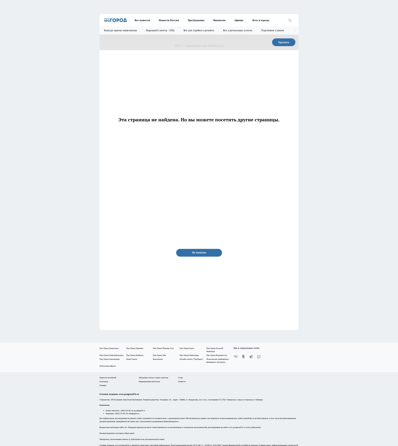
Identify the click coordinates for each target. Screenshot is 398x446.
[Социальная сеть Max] (259, 356)
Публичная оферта (108, 366)
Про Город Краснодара (110, 359)
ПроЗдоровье (196, 20)
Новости (182, 381)
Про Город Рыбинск (134, 355)
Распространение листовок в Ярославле (117, 433)
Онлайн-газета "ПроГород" (191, 359)
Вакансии (219, 20)
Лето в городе (260, 20)
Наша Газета (131, 359)
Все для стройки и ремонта (199, 30)
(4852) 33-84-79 (121, 413)
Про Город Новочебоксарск (111, 355)
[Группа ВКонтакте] (235, 356)
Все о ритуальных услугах (237, 30)
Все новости (142, 20)
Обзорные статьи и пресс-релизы (153, 377)
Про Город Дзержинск (109, 348)
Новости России (169, 20)
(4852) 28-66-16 (126, 410)
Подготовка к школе (272, 30)
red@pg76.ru (133, 413)
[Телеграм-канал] (251, 356)
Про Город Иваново (134, 348)
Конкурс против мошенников (120, 30)
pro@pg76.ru (139, 410)
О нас (180, 377)
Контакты (104, 381)
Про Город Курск (187, 348)
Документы (158, 359)
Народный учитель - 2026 (160, 30)
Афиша (238, 20)
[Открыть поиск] (290, 20)
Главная (103, 385)
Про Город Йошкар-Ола (163, 348)
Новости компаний (108, 377)
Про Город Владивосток (216, 355)
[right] (295, 30)
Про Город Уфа (159, 355)
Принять (283, 42)
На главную (199, 252)
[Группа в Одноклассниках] (243, 356)
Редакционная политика (149, 381)
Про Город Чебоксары (189, 355)
